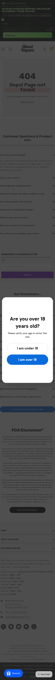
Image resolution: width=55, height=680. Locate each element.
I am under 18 (27, 348)
